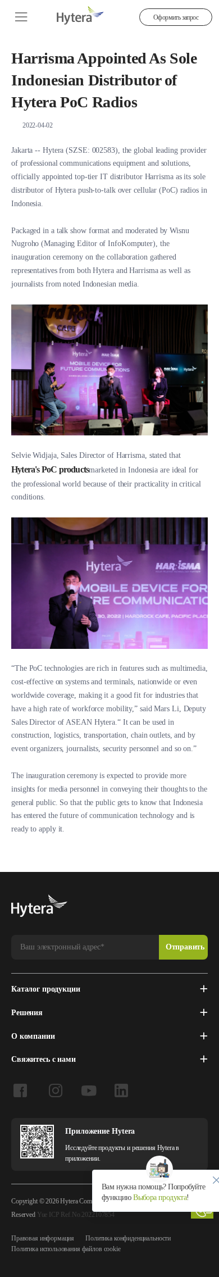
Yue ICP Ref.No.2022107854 (76, 1215)
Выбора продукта (158, 1197)
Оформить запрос (175, 17)
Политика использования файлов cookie (66, 1249)
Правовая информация (42, 1238)
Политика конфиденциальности (128, 1238)
